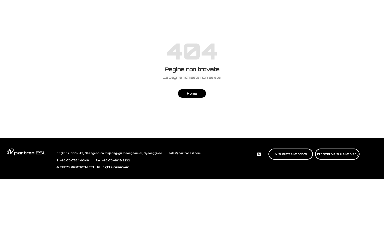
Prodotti (127, 16)
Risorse (257, 16)
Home (192, 93)
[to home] (29, 16)
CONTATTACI (308, 15)
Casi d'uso (193, 16)
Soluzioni (159, 16)
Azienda (227, 16)
